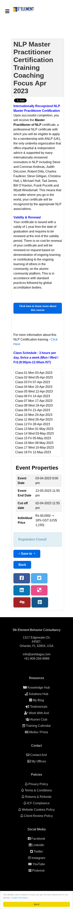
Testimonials (38, 706)
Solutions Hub (38, 694)
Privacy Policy (38, 784)
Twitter (38, 851)
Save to (26, 553)
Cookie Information (19, 897)
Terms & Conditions (38, 790)
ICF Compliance (38, 803)
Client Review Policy (38, 815)
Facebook (38, 838)
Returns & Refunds (38, 796)
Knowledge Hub (38, 687)
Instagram (38, 858)
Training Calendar (38, 725)
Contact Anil (38, 755)
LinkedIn (38, 845)
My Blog (38, 700)
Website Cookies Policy (38, 809)
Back (22, 564)
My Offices (39, 761)
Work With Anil (39, 713)
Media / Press (38, 732)
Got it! (36, 904)
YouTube (39, 864)
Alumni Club (38, 719)
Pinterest (38, 870)
